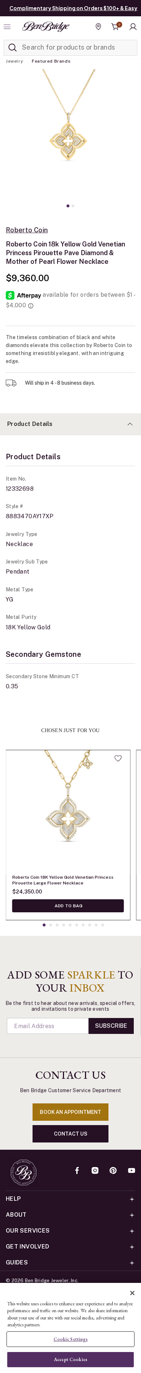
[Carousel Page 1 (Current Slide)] (68, 205)
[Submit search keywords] (13, 48)
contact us (70, 1134)
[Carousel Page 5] (70, 925)
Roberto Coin (27, 230)
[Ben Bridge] (45, 26)
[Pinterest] (113, 1171)
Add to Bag (68, 905)
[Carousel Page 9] (96, 925)
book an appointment (70, 1112)
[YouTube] (131, 1171)
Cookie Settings (71, 1339)
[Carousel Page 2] (73, 205)
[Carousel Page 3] (57, 925)
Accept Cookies (70, 1359)
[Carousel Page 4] (63, 925)
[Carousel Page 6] (76, 925)
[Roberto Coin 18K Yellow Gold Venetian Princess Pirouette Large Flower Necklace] (68, 812)
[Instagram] (95, 1171)
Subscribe (111, 1025)
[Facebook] (77, 1171)
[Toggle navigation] (8, 26)
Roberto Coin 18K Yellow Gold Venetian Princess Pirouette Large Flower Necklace (63, 880)
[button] (133, 26)
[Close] (132, 1293)
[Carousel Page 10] (102, 925)
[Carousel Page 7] (83, 925)
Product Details (30, 424)
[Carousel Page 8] (89, 925)
